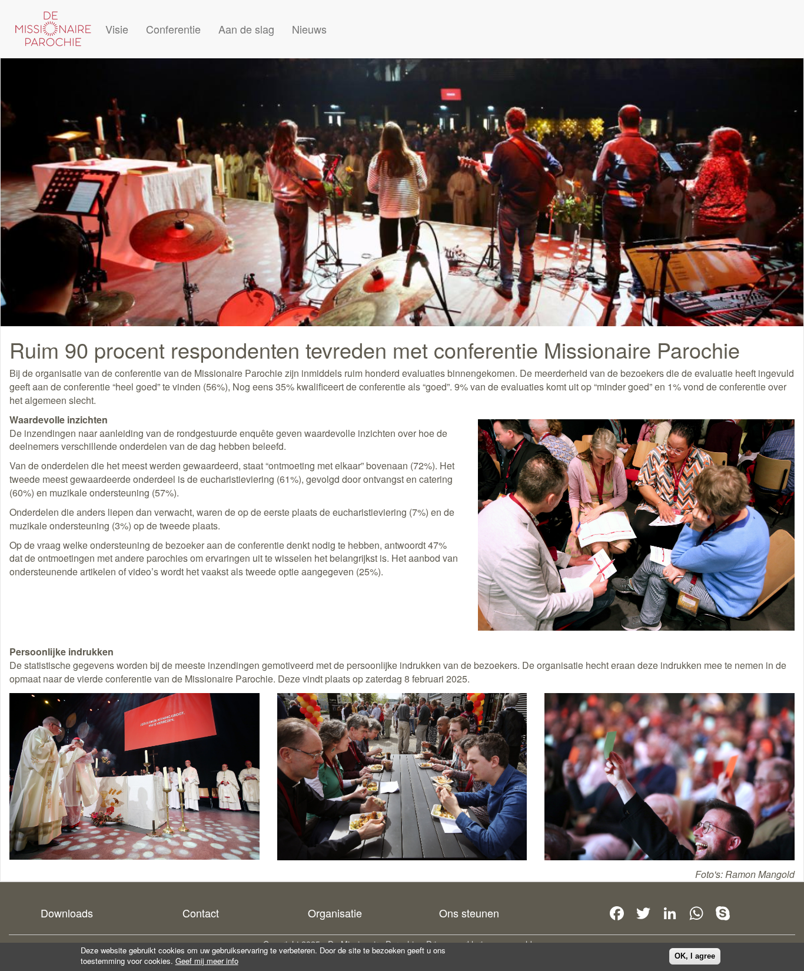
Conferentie (173, 29)
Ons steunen (469, 912)
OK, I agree (695, 956)
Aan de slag (246, 29)
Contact (200, 912)
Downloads (67, 912)
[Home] (53, 28)
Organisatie (335, 912)
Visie (116, 29)
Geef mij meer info (206, 961)
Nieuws (309, 29)
